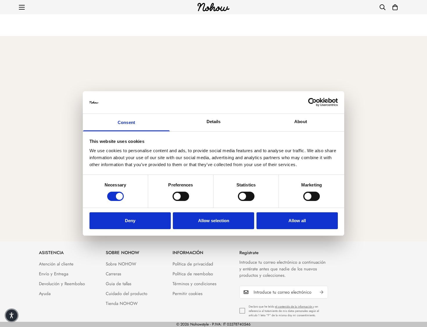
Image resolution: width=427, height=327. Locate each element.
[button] (395, 7)
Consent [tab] (126, 122)
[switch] (181, 196)
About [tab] (300, 121)
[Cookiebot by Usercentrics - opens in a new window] (312, 102)
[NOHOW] (213, 7)
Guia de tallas (118, 284)
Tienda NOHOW (122, 303)
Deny (130, 220)
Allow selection (213, 220)
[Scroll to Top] (415, 295)
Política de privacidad (193, 264)
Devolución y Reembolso (62, 284)
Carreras (113, 274)
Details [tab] (214, 121)
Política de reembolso (193, 274)
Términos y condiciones (194, 284)
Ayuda (45, 293)
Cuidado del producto (126, 293)
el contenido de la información (294, 306)
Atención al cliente (56, 264)
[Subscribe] (321, 292)
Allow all (297, 220)
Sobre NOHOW (121, 264)
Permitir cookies (187, 293)
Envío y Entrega (53, 274)
